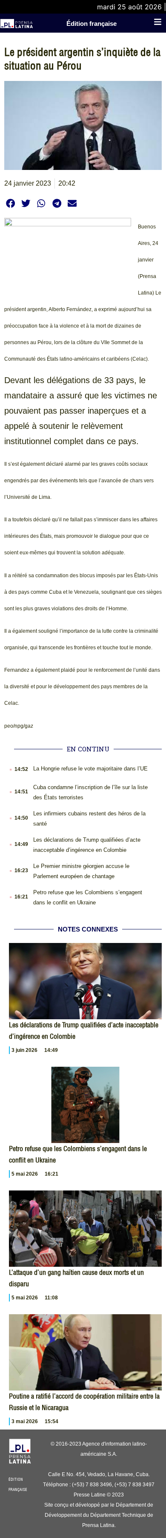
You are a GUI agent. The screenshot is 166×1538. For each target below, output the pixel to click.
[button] (10, 203)
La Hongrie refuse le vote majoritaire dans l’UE (90, 768)
